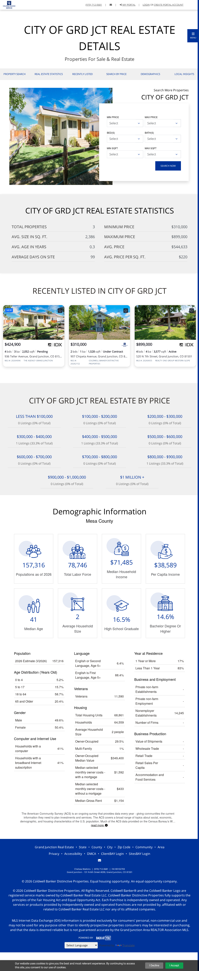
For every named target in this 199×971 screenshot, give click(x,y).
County (97, 847)
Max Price (151, 117)
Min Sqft (112, 148)
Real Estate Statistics (49, 74)
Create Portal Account (168, 4)
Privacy (54, 854)
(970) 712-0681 (94, 4)
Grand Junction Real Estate (54, 847)
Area (161, 847)
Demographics (150, 74)
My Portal (128, 4)
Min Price (113, 117)
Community (144, 847)
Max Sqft (150, 148)
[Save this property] (60, 310)
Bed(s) (111, 132)
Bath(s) (149, 132)
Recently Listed (82, 74)
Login (146, 4)
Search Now (168, 165)
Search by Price (116, 74)
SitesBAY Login (139, 854)
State (82, 847)
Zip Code (124, 847)
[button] (193, 35)
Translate (128, 945)
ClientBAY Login (112, 854)
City (110, 847)
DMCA (91, 854)
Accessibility (73, 854)
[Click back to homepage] (7, 4)
